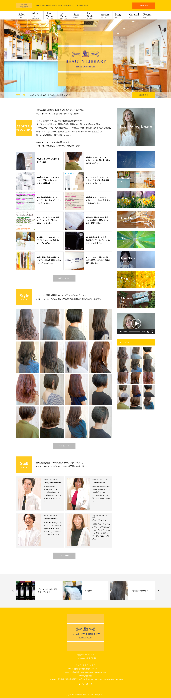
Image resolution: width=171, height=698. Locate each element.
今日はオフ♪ (43, 591)
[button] (136, 324)
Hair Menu (49, 15)
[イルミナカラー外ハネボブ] (136, 403)
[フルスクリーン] (151, 332)
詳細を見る (143, 95)
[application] (136, 323)
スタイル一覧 (64, 446)
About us (35, 15)
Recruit (147, 15)
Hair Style (91, 15)
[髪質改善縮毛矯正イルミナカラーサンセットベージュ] (136, 391)
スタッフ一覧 (64, 556)
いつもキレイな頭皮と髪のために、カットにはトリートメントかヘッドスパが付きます (62, 95)
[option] (85, 58)
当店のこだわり (64, 278)
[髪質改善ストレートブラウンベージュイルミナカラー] (123, 365)
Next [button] (158, 590)
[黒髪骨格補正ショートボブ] (149, 391)
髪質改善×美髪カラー (93, 591)
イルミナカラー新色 (139, 591)
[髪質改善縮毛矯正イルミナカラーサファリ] (136, 378)
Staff (76, 15)
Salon (21, 15)
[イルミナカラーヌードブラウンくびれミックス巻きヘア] (149, 403)
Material (134, 15)
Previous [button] (13, 590)
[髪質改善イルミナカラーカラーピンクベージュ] (123, 378)
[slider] (134, 331)
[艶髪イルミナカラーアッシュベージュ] (136, 365)
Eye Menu (63, 15)
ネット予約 (143, 5)
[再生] (120, 332)
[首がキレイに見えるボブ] (149, 353)
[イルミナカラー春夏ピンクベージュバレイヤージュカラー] (149, 378)
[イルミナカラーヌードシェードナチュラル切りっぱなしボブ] (123, 391)
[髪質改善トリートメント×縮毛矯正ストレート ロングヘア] (149, 365)
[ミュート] (147, 332)
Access (105, 15)
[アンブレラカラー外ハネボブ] (136, 353)
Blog (118, 15)
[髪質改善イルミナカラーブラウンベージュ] (123, 353)
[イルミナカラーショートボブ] (123, 403)
